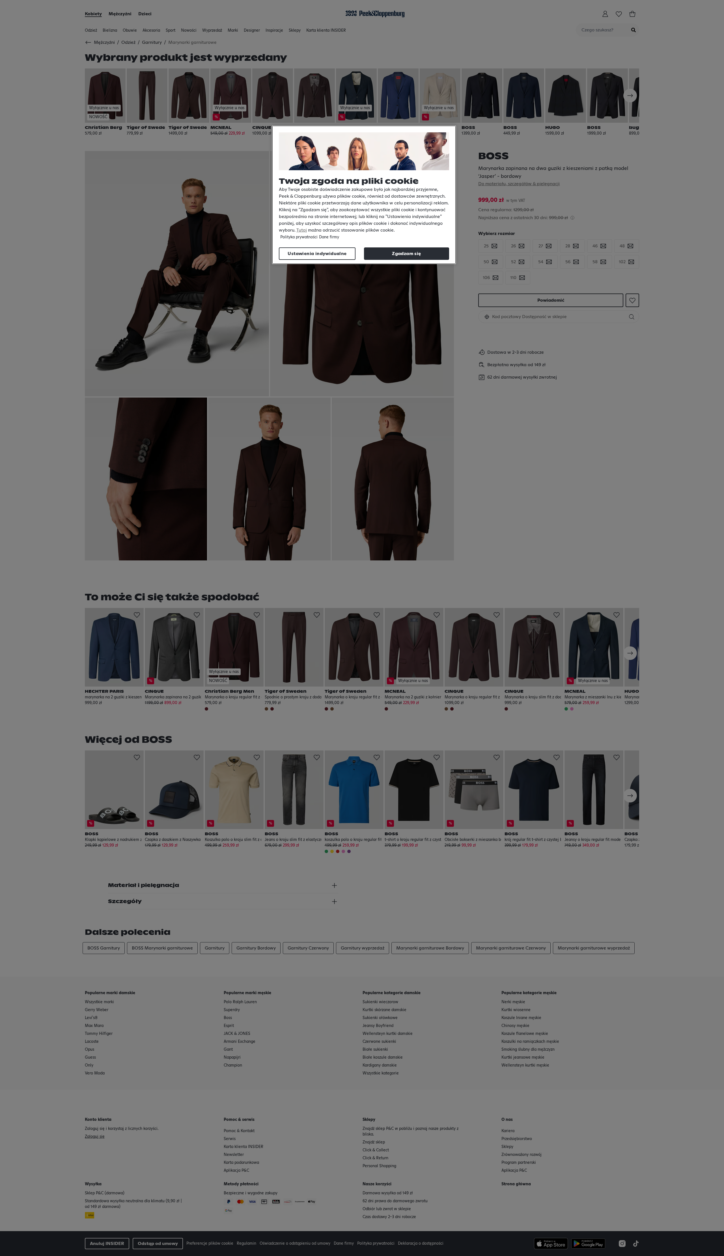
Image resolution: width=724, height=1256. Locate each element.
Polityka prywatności (299, 237)
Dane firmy (329, 237)
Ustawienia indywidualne (317, 253)
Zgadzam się (406, 253)
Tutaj (301, 230)
